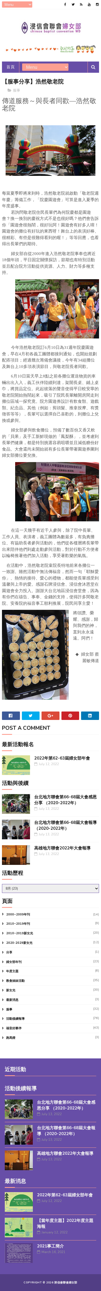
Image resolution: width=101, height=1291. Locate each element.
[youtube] (89, 4)
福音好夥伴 (14, 1028)
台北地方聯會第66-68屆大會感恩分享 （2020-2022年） (65, 800)
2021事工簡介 (50, 1246)
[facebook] (65, 4)
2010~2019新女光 (19, 933)
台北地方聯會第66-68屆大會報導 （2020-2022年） (65, 825)
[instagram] (97, 4)
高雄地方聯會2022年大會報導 (62, 848)
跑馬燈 (10, 1038)
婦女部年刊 (14, 962)
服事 (16, 90)
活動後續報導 (15, 1019)
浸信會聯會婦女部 (65, 1283)
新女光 (10, 990)
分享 (9, 952)
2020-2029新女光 (19, 943)
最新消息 (12, 1000)
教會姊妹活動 (15, 981)
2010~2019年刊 (18, 924)
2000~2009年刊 (18, 914)
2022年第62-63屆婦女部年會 (62, 758)
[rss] (81, 4)
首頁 (10, 67)
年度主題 (12, 971)
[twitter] (73, 4)
